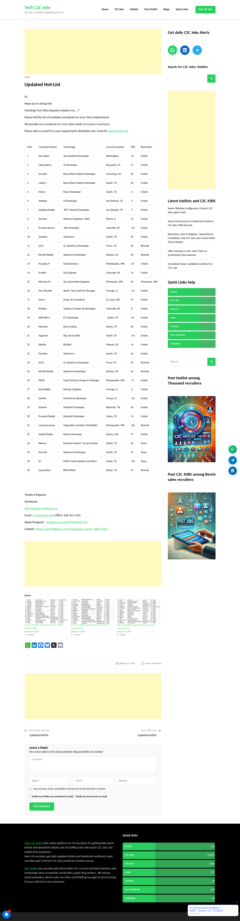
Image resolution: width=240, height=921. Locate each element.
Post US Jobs (205, 9)
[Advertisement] (92, 51)
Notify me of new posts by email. (91, 796)
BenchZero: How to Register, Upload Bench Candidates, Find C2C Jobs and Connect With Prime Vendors (191, 238)
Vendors (175, 344)
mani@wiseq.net (118, 131)
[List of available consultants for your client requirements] (45, 611)
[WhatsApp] (233, 450)
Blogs (166, 9)
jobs (173, 318)
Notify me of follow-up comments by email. (52, 796)
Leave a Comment (153, 663)
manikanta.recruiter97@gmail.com (67, 522)
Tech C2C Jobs (37, 8)
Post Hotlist (150, 9)
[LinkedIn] (233, 469)
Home (105, 9)
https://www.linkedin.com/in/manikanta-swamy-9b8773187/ (72, 529)
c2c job (174, 301)
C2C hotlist (30, 868)
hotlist (27, 77)
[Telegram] (233, 460)
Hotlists (134, 9)
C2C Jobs (119, 9)
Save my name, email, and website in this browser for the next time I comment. (69, 789)
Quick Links (182, 9)
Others (174, 327)
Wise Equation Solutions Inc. (41, 508)
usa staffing (178, 335)
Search (211, 78)
